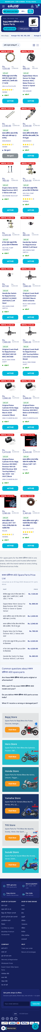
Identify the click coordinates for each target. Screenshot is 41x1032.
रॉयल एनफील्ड (25, 935)
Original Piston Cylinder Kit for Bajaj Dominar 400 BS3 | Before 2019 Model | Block (31, 410)
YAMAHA (24, 924)
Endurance (6, 141)
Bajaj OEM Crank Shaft (29, 305)
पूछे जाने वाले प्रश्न (6, 956)
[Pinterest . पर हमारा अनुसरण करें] (11, 1018)
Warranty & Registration (9, 959)
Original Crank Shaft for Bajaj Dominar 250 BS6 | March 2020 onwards (31, 297)
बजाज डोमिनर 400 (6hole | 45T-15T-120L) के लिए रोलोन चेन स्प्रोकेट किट (9, 524)
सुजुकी (23, 917)
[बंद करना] (36, 11)
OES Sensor (27, 91)
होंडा (22, 913)
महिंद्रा (23, 928)
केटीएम (23, 931)
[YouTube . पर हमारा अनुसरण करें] (16, 1018)
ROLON (25, 470)
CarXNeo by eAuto (7, 928)
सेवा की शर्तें (4, 985)
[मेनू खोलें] (3, 6)
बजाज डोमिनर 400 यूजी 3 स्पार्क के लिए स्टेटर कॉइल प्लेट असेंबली (30, 522)
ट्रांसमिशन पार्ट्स (5, 920)
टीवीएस (23, 920)
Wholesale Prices (7, 963)
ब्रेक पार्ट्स (4, 905)
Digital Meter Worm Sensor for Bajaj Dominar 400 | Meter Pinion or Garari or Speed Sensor (30, 82)
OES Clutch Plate (9, 86)
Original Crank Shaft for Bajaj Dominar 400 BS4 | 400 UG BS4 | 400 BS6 (10, 353)
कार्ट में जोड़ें (10, 101)
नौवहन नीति (4, 981)
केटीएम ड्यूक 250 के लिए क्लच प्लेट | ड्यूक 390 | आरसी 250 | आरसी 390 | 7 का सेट (9, 79)
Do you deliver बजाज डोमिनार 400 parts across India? (20, 696)
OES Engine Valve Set (10, 196)
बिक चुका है (10, 156)
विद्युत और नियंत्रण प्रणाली (8, 913)
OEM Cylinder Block (10, 418)
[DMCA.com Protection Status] (8, 1028)
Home (4, 18)
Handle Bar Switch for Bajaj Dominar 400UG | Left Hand (30, 244)
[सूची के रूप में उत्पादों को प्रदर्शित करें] (38, 45)
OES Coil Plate (28, 528)
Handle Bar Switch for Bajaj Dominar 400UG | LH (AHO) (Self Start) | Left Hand (9, 298)
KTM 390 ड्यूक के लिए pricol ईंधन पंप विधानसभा (30, 189)
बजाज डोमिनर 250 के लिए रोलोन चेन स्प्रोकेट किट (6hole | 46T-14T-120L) (30, 462)
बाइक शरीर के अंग (6, 909)
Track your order (27, 948)
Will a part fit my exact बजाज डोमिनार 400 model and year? (18, 687)
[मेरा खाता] (32, 6)
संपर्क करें (3, 952)
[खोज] (30, 11)
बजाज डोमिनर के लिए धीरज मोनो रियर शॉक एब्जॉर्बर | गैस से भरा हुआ (30, 135)
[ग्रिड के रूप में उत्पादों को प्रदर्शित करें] (34, 45)
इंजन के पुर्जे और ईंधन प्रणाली (9, 917)
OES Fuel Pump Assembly (28, 194)
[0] (36, 6)
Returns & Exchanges (28, 952)
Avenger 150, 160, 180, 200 (20, 35)
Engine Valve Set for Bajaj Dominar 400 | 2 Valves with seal (10, 190)
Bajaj (16, 18)
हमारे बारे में (4, 948)
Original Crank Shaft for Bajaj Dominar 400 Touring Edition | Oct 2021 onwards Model (31, 354)
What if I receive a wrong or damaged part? (20, 703)
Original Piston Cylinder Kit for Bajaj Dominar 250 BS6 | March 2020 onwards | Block (10, 410)
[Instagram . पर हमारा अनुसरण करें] (7, 1018)
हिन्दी (15, 1014)
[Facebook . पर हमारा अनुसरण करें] (3, 1018)
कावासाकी (24, 939)
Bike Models (10, 18)
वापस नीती (4, 977)
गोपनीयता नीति (5, 973)
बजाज (22, 905)
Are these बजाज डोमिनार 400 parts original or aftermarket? (19, 678)
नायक (22, 909)
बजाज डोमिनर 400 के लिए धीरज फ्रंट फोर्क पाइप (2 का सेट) (10, 135)
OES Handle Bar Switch (29, 251)
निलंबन (3, 924)
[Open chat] (35, 1026)
